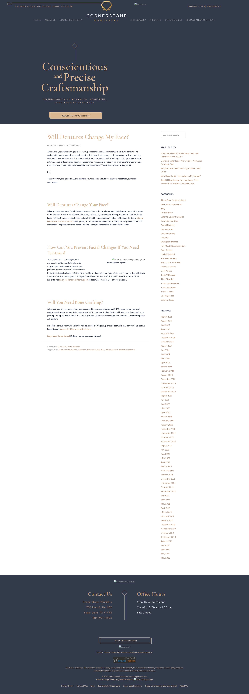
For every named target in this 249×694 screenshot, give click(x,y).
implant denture (111, 350)
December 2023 (168, 379)
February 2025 (167, 333)
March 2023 (166, 416)
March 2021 (166, 512)
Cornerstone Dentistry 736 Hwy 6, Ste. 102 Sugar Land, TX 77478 (97, 607)
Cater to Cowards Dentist (172, 216)
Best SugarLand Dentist (171, 204)
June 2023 (165, 404)
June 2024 (165, 354)
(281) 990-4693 (209, 6)
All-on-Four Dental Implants (68, 347)
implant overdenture (127, 350)
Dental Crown (167, 229)
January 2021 (167, 520)
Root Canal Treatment (171, 262)
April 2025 (165, 329)
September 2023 (168, 391)
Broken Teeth (167, 212)
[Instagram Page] (226, 6)
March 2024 (166, 366)
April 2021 (165, 508)
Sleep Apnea (166, 270)
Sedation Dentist (168, 266)
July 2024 (165, 350)
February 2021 (167, 516)
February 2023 (167, 420)
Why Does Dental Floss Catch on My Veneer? (181, 176)
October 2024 (167, 341)
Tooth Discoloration (170, 283)
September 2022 (168, 441)
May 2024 (165, 358)
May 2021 (165, 503)
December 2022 (168, 429)
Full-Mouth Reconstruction (173, 246)
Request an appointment (76, 115)
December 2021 (168, 479)
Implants (155, 20)
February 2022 (167, 470)
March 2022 (166, 466)
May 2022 (165, 458)
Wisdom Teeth (167, 300)
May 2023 (165, 408)
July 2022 (165, 449)
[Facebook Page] (223, 6)
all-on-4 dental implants (68, 350)
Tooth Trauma (167, 291)
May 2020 (165, 553)
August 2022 (166, 445)
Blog (163, 208)
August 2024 (166, 346)
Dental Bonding (168, 225)
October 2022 (167, 437)
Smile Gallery (138, 20)
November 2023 (168, 383)
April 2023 (165, 412)
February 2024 (167, 370)
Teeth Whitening (168, 275)
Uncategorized (167, 295)
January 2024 (167, 375)
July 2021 (165, 495)
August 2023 (166, 395)
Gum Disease (166, 250)
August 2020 (166, 541)
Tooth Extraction (168, 287)
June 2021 (165, 499)
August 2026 (166, 316)
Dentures (165, 237)
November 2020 (168, 528)
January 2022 (167, 474)
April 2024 (165, 362)
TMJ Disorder (167, 279)
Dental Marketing (126, 679)
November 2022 (168, 433)
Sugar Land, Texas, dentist (58, 336)
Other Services (173, 20)
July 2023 (165, 400)
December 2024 (168, 337)
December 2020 (168, 524)
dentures (82, 350)
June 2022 (165, 454)
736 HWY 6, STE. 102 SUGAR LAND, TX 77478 (44, 6)
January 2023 (167, 424)
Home (37, 20)
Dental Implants (168, 233)
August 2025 (166, 321)
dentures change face (95, 350)
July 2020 (165, 545)
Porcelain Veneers (169, 258)
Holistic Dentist (168, 254)
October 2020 (167, 533)
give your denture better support (73, 279)
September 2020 (168, 537)
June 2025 (165, 325)
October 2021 (167, 487)
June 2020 (165, 549)
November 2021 (168, 483)
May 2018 (165, 557)
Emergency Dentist (169, 241)
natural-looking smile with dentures (76, 329)
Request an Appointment (200, 20)
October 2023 (167, 387)
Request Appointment (126, 641)
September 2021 (168, 491)
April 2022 (165, 462)
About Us (50, 20)
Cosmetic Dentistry (71, 20)
